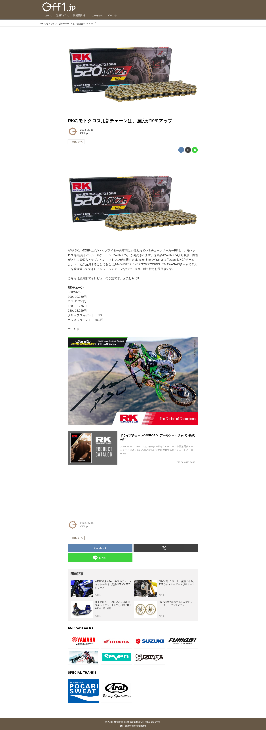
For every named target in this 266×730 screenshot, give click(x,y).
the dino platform (137, 725)
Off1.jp (84, 133)
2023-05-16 (87, 129)
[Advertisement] (95, 490)
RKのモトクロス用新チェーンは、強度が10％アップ (120, 120)
